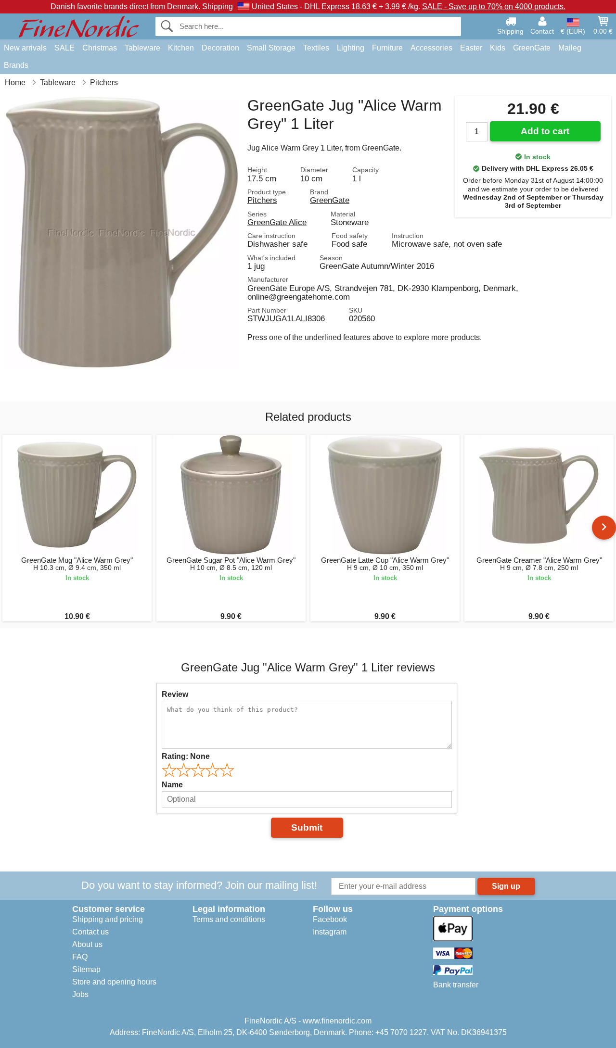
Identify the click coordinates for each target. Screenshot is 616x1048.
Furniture (387, 48)
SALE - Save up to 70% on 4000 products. (493, 6)
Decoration (220, 48)
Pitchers (262, 200)
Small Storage (271, 48)
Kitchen (181, 48)
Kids (497, 48)
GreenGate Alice (277, 222)
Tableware (142, 48)
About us (87, 944)
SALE (64, 48)
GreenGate (532, 48)
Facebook (330, 919)
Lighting (350, 48)
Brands (16, 65)
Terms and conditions (228, 919)
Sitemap (86, 969)
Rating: (186, 756)
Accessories (431, 48)
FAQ (80, 957)
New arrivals (25, 48)
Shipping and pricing (107, 919)
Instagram (329, 932)
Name (172, 785)
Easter (471, 48)
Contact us (90, 932)
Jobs (80, 994)
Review (175, 694)
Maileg (569, 48)
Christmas (99, 48)
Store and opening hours (114, 982)
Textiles (316, 48)
